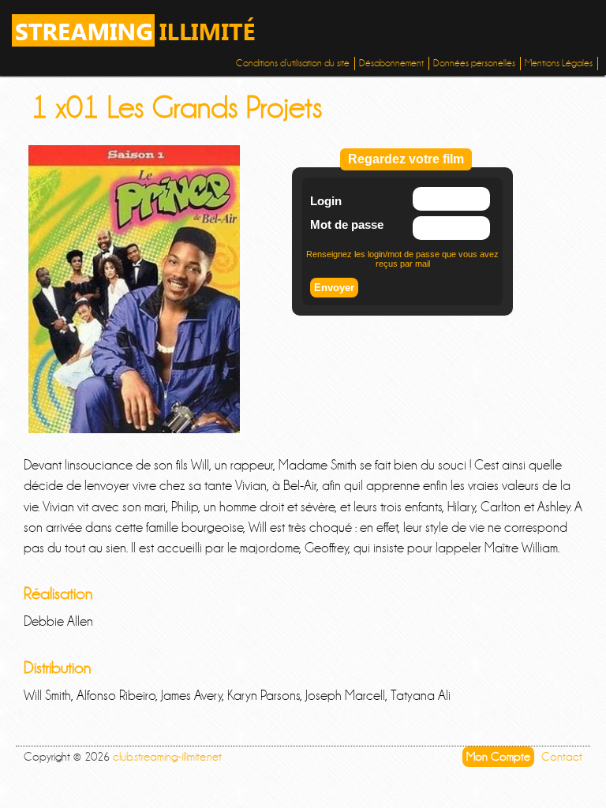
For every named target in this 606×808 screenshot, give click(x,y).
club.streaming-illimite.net (167, 756)
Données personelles (474, 63)
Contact (561, 756)
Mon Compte (498, 756)
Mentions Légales (559, 63)
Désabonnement (391, 63)
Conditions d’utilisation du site (293, 63)
